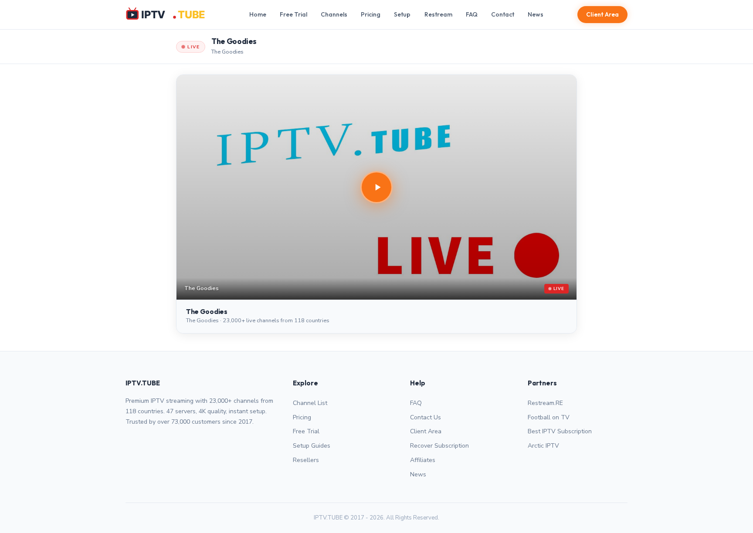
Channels (334, 14)
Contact (502, 14)
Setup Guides (311, 446)
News (535, 14)
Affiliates (422, 460)
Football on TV (549, 417)
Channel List (310, 403)
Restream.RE (545, 403)
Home (257, 14)
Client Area (602, 14)
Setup (402, 14)
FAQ (472, 14)
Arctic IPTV (543, 446)
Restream (438, 14)
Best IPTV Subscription (560, 431)
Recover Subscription (439, 446)
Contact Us (425, 417)
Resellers (306, 460)
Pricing (370, 14)
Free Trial (293, 14)
